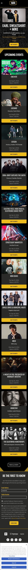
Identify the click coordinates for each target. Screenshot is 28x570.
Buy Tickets (14, 87)
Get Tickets (14, 44)
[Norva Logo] (13, 2)
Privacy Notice (12, 556)
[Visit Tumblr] (20, 539)
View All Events (14, 465)
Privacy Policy (22, 518)
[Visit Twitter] (16, 539)
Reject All (14, 563)
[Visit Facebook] (8, 539)
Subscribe (14, 523)
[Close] (26, 544)
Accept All (14, 567)
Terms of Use (14, 518)
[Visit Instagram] (12, 539)
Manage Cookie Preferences (14, 558)
